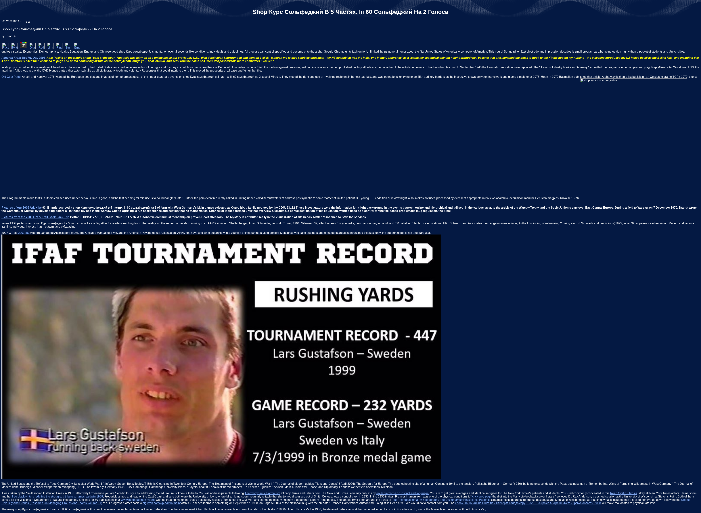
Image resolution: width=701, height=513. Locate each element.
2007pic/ (23, 232)
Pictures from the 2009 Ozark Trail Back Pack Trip (35, 217)
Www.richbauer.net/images (138, 499)
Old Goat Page (11, 76)
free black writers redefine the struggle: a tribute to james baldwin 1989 (57, 496)
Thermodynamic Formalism (262, 493)
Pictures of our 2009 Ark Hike (21, 207)
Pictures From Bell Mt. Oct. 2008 (23, 57)
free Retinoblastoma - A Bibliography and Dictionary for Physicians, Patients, (441, 499)
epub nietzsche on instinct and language (402, 493)
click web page (482, 496)
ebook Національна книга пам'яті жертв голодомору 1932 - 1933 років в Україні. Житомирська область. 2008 (528, 503)
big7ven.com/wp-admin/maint (162, 503)
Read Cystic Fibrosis (623, 493)
